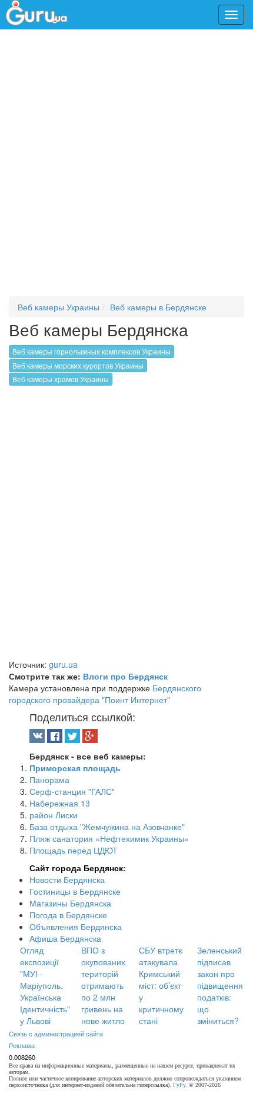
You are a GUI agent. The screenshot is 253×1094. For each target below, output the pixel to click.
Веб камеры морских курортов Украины (78, 365)
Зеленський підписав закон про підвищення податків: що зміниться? (220, 985)
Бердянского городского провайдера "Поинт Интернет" (105, 693)
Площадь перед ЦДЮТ (73, 850)
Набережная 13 (59, 803)
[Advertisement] (126, 167)
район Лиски (53, 815)
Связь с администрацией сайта (56, 1033)
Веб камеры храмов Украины (60, 379)
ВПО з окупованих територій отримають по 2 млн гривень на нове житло (103, 985)
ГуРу (179, 1085)
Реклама (22, 1045)
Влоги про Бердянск (125, 676)
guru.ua (63, 664)
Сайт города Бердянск (76, 868)
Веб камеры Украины (58, 307)
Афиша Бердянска (65, 938)
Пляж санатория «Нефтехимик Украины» (109, 838)
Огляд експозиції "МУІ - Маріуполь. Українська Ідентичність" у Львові (45, 985)
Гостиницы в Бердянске (75, 891)
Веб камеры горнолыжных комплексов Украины (91, 351)
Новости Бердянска (67, 879)
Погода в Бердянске (68, 915)
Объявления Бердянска (75, 926)
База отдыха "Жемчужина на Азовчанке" (107, 826)
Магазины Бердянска (70, 903)
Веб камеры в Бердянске (158, 307)
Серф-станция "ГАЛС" (72, 791)
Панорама (49, 779)
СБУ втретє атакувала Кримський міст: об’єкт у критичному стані (161, 985)
